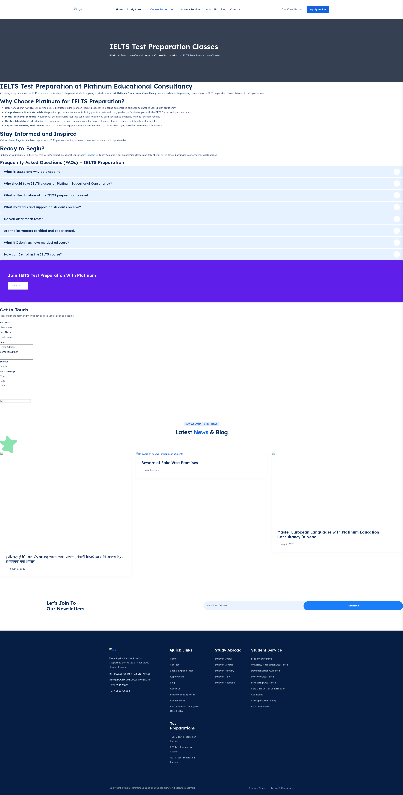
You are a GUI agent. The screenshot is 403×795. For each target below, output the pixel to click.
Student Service (190, 9)
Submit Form (8, 397)
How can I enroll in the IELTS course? (33, 254)
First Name (5, 323)
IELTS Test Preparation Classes (182, 760)
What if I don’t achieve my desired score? (36, 242)
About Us (211, 9)
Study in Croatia (224, 665)
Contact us (92, 155)
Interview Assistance (262, 677)
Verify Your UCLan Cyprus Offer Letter (184, 709)
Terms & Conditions (282, 787)
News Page (15, 140)
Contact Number (9, 352)
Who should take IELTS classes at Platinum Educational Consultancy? (58, 183)
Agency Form (177, 701)
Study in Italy (222, 677)
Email (3, 342)
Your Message (7, 372)
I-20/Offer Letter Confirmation (268, 689)
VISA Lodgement (260, 707)
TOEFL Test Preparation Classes (183, 739)
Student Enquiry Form (182, 695)
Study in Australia (225, 683)
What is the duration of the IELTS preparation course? (46, 195)
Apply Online (318, 10)
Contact (235, 9)
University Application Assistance (269, 665)
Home (119, 9)
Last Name (5, 332)
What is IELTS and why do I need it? (32, 172)
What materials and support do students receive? (42, 207)
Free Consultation (292, 9)
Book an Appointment (182, 671)
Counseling (257, 695)
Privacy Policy (257, 787)
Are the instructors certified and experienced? (39, 231)
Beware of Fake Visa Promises (169, 462)
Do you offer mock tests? (23, 219)
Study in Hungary (224, 671)
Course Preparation (162, 9)
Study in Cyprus (223, 659)
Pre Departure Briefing (263, 701)
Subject (4, 362)
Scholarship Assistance (263, 683)
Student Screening (261, 659)
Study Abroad (135, 9)
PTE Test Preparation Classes (181, 749)
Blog (223, 9)
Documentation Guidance (265, 671)
